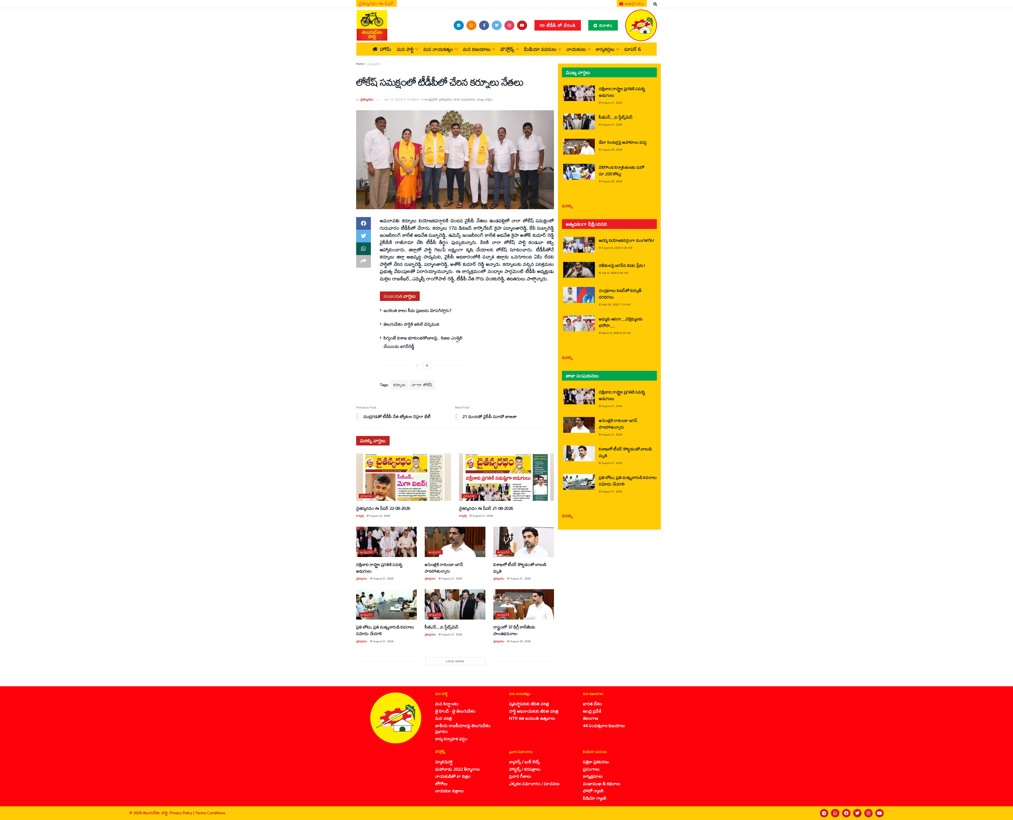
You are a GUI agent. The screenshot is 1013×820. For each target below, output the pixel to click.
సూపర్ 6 (632, 49)
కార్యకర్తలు (605, 49)
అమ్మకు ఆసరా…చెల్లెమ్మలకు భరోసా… (620, 322)
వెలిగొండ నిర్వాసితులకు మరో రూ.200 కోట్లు (621, 170)
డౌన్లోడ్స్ (507, 49)
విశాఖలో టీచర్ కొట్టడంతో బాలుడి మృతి (519, 567)
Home (360, 64)
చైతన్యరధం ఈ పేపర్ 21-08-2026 (486, 508)
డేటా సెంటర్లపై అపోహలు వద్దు (623, 142)
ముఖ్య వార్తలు (485, 99)
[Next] (427, 365)
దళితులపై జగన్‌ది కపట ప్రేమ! (622, 265)
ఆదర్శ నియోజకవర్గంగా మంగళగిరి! (626, 240)
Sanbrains (1002, 813)
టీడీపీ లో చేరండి (560, 25)
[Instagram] (868, 813)
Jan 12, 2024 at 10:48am (401, 99)
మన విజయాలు (477, 49)
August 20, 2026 (520, 641)
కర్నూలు (399, 385)
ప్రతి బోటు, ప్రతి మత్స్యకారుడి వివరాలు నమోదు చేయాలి (385, 630)
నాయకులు (576, 49)
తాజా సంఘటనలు (464, 99)
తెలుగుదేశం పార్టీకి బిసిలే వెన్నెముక (411, 324)
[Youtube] (879, 813)
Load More (455, 661)
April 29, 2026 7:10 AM (616, 304)
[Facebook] (846, 813)
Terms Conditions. (210, 813)
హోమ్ (385, 49)
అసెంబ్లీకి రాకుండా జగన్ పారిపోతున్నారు (444, 567)
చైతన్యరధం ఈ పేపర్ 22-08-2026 (383, 508)
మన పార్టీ (405, 49)
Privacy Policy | (182, 813)
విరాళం (605, 25)
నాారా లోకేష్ (422, 385)
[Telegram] (824, 813)
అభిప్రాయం (634, 3)
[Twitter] (857, 813)
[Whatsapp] (835, 813)
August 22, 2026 (380, 515)
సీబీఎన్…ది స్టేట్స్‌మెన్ (441, 626)
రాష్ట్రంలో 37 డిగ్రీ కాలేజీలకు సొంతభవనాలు (514, 630)
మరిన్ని (567, 205)
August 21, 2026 (482, 515)
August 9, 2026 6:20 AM (617, 247)
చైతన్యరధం (367, 99)
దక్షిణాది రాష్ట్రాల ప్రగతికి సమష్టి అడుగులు (379, 567)
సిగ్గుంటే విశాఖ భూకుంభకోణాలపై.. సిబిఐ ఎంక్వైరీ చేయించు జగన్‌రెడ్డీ (423, 342)
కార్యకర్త (360, 515)
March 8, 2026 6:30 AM (616, 332)
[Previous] (417, 365)
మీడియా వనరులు (540, 49)
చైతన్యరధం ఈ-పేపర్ (376, 3)
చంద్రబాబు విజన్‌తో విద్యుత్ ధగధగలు (620, 293)
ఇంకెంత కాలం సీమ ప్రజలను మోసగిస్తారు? (417, 310)
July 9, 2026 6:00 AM (615, 272)
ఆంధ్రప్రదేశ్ (374, 64)
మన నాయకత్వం (438, 49)
